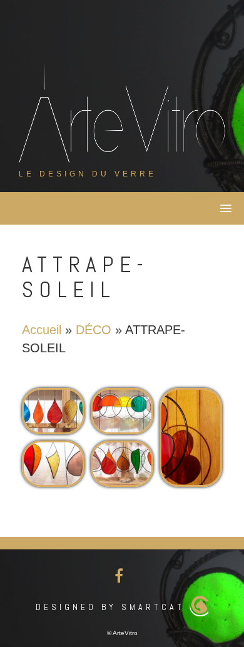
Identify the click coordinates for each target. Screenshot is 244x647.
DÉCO (93, 330)
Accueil (41, 330)
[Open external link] (53, 411)
